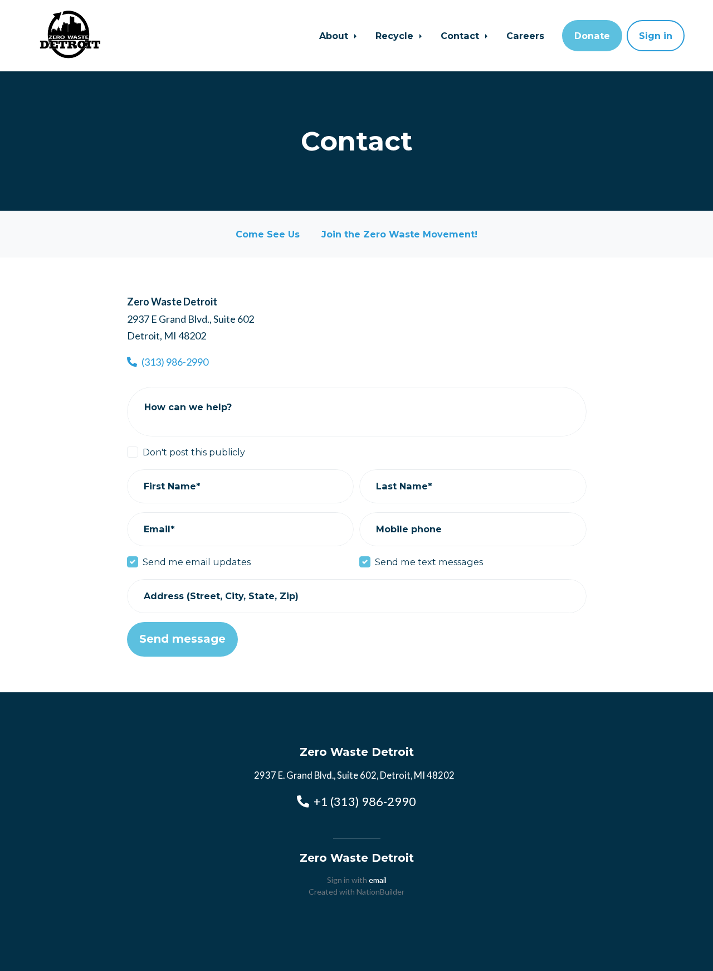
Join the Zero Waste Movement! (399, 234)
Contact (461, 35)
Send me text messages (429, 561)
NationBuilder (380, 891)
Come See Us (268, 234)
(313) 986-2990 (174, 362)
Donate (592, 35)
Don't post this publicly (194, 452)
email (378, 880)
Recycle (395, 35)
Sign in (655, 35)
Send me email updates (197, 561)
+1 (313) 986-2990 (365, 801)
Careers (525, 35)
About (335, 35)
